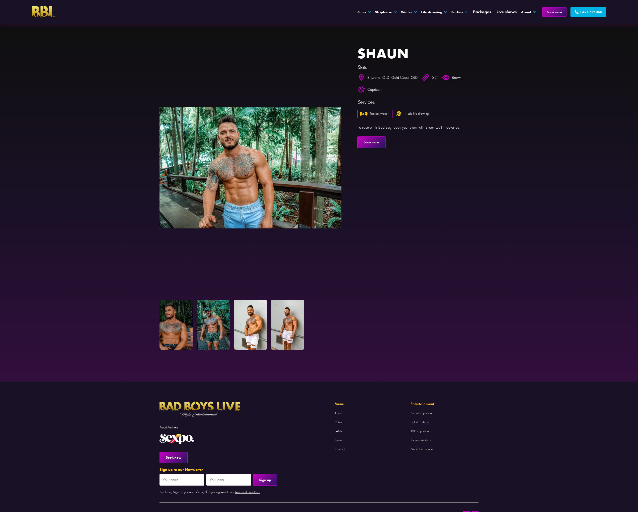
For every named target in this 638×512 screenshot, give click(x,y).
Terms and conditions (247, 492)
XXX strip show (419, 431)
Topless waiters (420, 440)
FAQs (338, 431)
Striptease (383, 12)
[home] (43, 12)
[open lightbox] (250, 168)
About (338, 413)
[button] (364, 11)
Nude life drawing (422, 449)
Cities (338, 422)
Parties (457, 12)
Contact (339, 449)
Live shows (506, 11)
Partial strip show (421, 413)
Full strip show (419, 422)
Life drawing (431, 12)
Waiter (406, 12)
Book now (554, 12)
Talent (338, 440)
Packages (482, 11)
